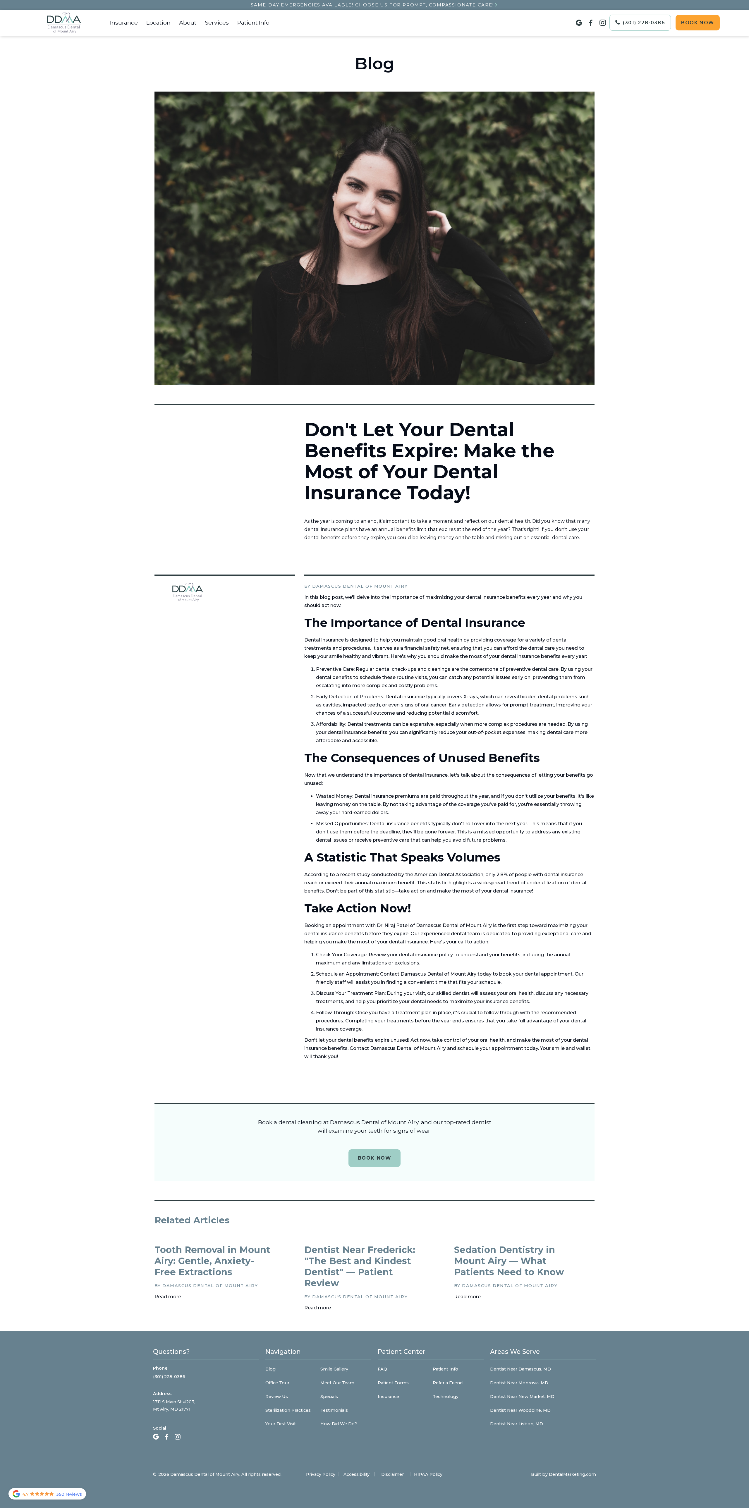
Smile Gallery (334, 1369)
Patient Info (253, 22)
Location (158, 22)
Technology (445, 1396)
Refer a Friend (448, 1382)
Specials (329, 1396)
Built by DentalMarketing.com (563, 1474)
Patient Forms (393, 1382)
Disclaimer (392, 1474)
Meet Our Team (337, 1382)
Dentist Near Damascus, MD (520, 1369)
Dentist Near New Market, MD (522, 1396)
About (187, 22)
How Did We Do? (338, 1423)
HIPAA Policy (428, 1474)
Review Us (276, 1396)
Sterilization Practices (288, 1410)
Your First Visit (280, 1423)
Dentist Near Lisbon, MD (516, 1423)
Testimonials (334, 1410)
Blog (270, 1369)
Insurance (124, 22)
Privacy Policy (320, 1474)
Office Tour (277, 1382)
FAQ (382, 1369)
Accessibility (356, 1474)
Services (217, 22)
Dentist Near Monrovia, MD (519, 1382)
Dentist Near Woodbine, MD (520, 1410)
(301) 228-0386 (169, 1376)
